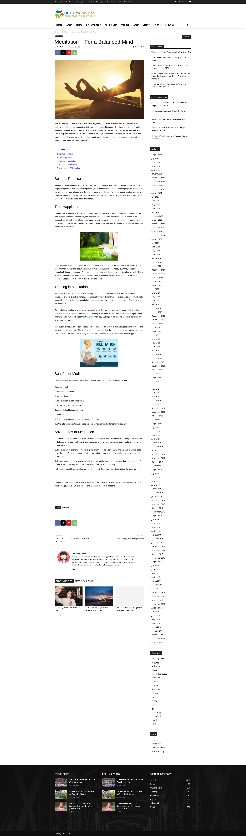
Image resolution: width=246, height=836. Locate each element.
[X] (182, 1)
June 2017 (155, 569)
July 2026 (155, 158)
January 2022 (156, 358)
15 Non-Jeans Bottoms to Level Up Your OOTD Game (170, 58)
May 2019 (155, 481)
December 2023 (158, 270)
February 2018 (157, 538)
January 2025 (156, 220)
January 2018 (156, 542)
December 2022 (158, 316)
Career (154, 670)
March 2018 (156, 535)
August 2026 (156, 154)
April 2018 (155, 531)
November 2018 (158, 504)
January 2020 (156, 450)
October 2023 (157, 277)
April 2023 (155, 300)
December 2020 (158, 408)
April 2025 (155, 208)
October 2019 (157, 462)
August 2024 (156, 239)
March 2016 (156, 627)
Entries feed (156, 744)
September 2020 (158, 419)
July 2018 (155, 519)
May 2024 (155, 250)
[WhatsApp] (74, 52)
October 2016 (157, 600)
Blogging (155, 662)
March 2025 (156, 212)
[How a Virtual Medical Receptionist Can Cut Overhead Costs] (130, 596)
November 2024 (158, 227)
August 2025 (156, 193)
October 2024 (157, 231)
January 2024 (156, 266)
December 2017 (158, 546)
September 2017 (158, 558)
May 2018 (155, 527)
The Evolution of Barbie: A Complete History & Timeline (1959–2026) (169, 66)
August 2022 (156, 331)
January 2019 (156, 496)
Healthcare (65, 32)
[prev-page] (56, 615)
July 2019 (155, 473)
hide (68, 150)
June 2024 (155, 247)
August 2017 (156, 561)
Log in (154, 740)
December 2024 (158, 224)
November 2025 (158, 181)
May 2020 (155, 435)
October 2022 (157, 323)
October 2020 (157, 416)
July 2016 (155, 611)
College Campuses (159, 674)
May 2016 (155, 619)
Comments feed (158, 747)
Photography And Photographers (130, 539)
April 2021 (155, 392)
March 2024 (156, 258)
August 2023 (156, 285)
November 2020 (158, 412)
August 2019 (156, 469)
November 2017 (158, 550)
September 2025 (158, 189)
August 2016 (156, 608)
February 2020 (157, 446)
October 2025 (157, 185)
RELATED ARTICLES (64, 581)
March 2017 (156, 581)
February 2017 (157, 585)
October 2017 (157, 554)
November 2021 (158, 366)
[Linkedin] (74, 569)
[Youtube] (189, 1)
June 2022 (155, 339)
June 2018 (155, 523)
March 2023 (156, 304)
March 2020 (156, 442)
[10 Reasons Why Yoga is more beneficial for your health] (99, 596)
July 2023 (155, 289)
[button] (188, 25)
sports (154, 708)
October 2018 (157, 508)
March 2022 (156, 350)
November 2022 (158, 320)
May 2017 (155, 573)
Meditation (66, 507)
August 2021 (156, 377)
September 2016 (158, 604)
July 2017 (155, 565)
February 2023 (157, 308)
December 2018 (158, 500)
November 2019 (158, 458)
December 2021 (158, 362)
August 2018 (156, 515)
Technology (156, 712)
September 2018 (158, 512)
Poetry (154, 701)
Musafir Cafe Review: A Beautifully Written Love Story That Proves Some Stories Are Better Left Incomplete (170, 76)
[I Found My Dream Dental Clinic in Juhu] (69, 596)
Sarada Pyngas (62, 47)
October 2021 (157, 369)
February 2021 (157, 400)
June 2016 (155, 615)
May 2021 (155, 389)
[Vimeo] (186, 1)
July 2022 (155, 335)
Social (153, 704)
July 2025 (155, 197)
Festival (154, 685)
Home (57, 32)
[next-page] (60, 615)
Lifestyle (154, 693)
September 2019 (158, 465)
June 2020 (155, 431)
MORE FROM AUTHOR (84, 581)
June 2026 (155, 162)
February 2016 (157, 631)
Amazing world (157, 658)
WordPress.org (157, 751)
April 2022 (155, 346)
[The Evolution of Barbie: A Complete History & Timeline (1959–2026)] (61, 806)
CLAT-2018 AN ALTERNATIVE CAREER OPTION (72, 540)
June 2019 (155, 477)
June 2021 (155, 385)
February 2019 (157, 492)
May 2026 (155, 166)
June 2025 (155, 200)
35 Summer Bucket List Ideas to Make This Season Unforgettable (168, 85)
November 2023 (158, 273)
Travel (154, 724)
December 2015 (158, 634)
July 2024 (155, 243)
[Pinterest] (68, 52)
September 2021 (158, 373)
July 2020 (155, 427)
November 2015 (158, 638)
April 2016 (155, 623)
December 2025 (158, 177)
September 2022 (158, 327)
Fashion (154, 681)
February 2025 (157, 216)
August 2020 (156, 423)
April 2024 (155, 254)
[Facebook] (175, 1)
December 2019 (158, 454)
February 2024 (157, 262)
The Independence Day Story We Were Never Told (171, 52)
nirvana (89, 317)
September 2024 (158, 235)
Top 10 (154, 720)
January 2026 (156, 174)
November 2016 (158, 596)
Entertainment (157, 677)
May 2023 (155, 296)
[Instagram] (179, 1)
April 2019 (155, 485)
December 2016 (158, 592)
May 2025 (155, 204)
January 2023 (156, 312)
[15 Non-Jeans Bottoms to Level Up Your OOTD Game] (61, 794)
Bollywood (155, 666)
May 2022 (155, 343)
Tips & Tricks (156, 716)
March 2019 (156, 489)
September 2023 (158, 281)
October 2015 (157, 642)
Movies (154, 697)
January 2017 (156, 588)
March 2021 (156, 396)
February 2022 (157, 354)
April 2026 (155, 170)
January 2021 (156, 404)
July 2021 (155, 381)
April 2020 (155, 439)
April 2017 (155, 577)
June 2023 (155, 293)
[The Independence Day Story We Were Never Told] (61, 782)
